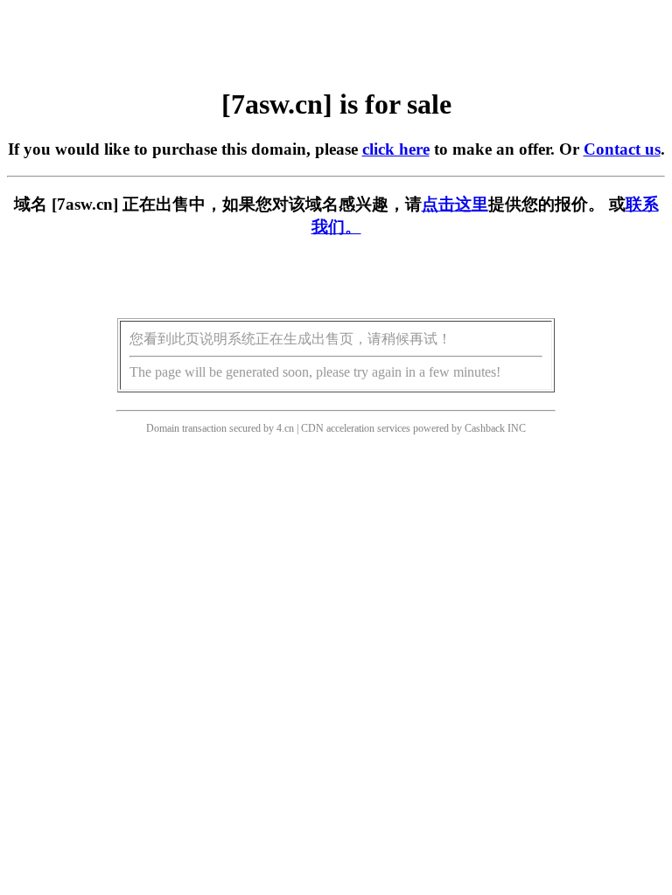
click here (396, 149)
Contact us (622, 149)
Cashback (485, 428)
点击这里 (455, 204)
